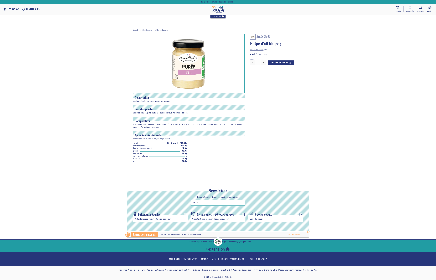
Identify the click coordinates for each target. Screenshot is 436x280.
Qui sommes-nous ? (258, 259)
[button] (410, 9)
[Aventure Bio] (218, 241)
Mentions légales (208, 259)
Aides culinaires (161, 30)
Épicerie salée (147, 30)
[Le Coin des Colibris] (218, 9)
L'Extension (228, 277)
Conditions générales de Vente (183, 259)
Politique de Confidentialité (231, 259)
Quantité (252, 59)
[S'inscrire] (240, 203)
